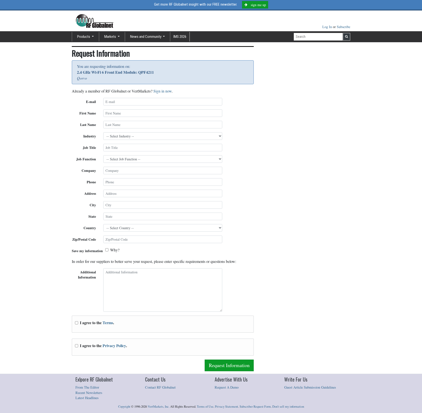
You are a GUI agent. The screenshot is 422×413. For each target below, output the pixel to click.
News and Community (146, 36)
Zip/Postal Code (84, 239)
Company (89, 170)
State (92, 216)
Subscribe (343, 26)
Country (90, 227)
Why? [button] (114, 249)
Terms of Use (205, 406)
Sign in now (162, 90)
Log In (327, 26)
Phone (91, 182)
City (93, 204)
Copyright (124, 406)
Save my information (87, 250)
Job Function (86, 159)
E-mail (91, 101)
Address (90, 193)
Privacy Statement (226, 406)
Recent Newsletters (88, 392)
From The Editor (87, 387)
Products (84, 36)
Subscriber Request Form (255, 406)
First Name (87, 113)
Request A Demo (227, 387)
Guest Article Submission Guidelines (310, 387)
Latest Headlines (87, 397)
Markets (110, 36)
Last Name (88, 124)
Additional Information (87, 274)
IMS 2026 (179, 36)
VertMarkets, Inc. (158, 406)
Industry (89, 136)
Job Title (89, 147)
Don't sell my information (288, 406)
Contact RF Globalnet (160, 387)
